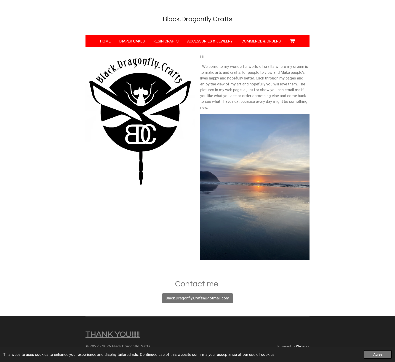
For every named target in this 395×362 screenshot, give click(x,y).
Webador (303, 346)
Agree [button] (377, 354)
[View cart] (292, 41)
